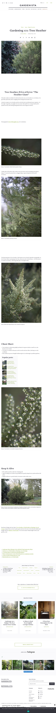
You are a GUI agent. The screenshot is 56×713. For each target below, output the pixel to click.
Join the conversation (28, 587)
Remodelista (44, 9)
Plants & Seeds (29, 573)
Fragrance (35, 567)
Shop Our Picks (34, 9)
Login (51, 2)
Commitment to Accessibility (31, 698)
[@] (5, 657)
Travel (23, 9)
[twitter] (10, 3)
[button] (42, 2)
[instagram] (6, 3)
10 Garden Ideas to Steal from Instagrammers (13, 552)
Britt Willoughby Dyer (14, 121)
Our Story (39, 9)
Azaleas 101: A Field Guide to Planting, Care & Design (14, 550)
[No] (54, 710)
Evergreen (31, 567)
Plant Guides (19, 573)
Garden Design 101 (17, 9)
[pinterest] (5, 3)
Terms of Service (31, 694)
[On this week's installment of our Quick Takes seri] (39, 665)
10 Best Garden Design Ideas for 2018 (11, 555)
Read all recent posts (28, 644)
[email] (12, 3)
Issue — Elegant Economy (30, 27)
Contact (30, 692)
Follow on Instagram (29, 671)
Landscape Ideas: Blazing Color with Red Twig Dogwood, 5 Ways (17, 549)
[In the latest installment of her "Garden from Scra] (28, 665)
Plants (22, 27)
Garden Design (19, 570)
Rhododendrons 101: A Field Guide (10, 557)
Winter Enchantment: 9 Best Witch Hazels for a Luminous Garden (17, 554)
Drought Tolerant (25, 567)
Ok (28, 711)
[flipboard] (3, 3)
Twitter (41, 696)
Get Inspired (11, 9)
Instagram (41, 692)
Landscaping (37, 570)
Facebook (41, 694)
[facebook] (8, 3)
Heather (32, 570)
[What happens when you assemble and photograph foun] (17, 665)
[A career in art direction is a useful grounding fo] (49, 665)
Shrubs (34, 573)
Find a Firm (28, 9)
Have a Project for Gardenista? (32, 700)
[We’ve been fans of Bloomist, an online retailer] (7, 665)
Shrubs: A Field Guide (14, 530)
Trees (19, 567)
